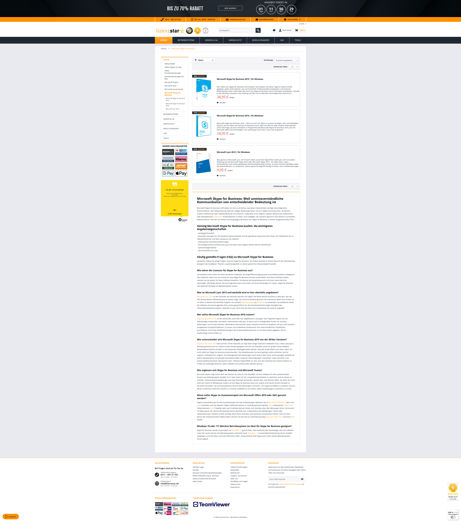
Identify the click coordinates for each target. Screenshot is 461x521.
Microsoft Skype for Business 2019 (175, 99)
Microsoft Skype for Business (173, 94)
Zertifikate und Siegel (239, 481)
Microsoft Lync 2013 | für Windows (233, 152)
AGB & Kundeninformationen (204, 478)
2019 (199, 405)
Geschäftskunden (266, 19)
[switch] (453, 517)
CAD (165, 133)
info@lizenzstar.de (237, 19)
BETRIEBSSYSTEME (170, 114)
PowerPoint (217, 217)
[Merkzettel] (274, 30)
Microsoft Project (171, 82)
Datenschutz (235, 484)
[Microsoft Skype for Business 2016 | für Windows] (203, 126)
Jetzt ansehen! (230, 8)
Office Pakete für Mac (173, 67)
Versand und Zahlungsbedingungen (207, 473)
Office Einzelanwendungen (173, 72)
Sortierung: (268, 60)
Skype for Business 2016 (206, 318)
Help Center (197, 481)
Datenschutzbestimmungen (290, 484)
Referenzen (235, 473)
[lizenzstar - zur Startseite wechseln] (170, 31)
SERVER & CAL (169, 119)
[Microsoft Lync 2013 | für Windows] (203, 162)
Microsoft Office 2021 (277, 402)
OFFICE (166, 60)
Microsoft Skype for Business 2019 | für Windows (240, 79)
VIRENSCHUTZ (169, 124)
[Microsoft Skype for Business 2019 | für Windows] (203, 89)
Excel (212, 408)
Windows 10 (237, 430)
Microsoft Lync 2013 (172, 109)
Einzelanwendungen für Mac (174, 77)
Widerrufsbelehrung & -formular (206, 476)
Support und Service (238, 476)
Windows (260, 302)
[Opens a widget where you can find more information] (10, 517)
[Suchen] (258, 30)
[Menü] (457, 510)
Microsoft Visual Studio (174, 89)
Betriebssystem (248, 302)
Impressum (235, 487)
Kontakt (196, 470)
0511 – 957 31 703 (169, 474)
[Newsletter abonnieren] (302, 479)
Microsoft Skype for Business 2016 (175, 105)
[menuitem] (239, 30)
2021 (293, 417)
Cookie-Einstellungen (238, 467)
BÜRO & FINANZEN (171, 128)
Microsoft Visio (170, 86)
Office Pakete (170, 64)
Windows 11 (253, 433)
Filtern (200, 60)
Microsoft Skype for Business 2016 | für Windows (240, 115)
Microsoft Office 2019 (273, 417)
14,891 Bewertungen (175, 214)
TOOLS (166, 138)
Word (271, 405)
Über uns (234, 478)
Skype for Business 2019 (206, 343)
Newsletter (234, 470)
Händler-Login (198, 467)
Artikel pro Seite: (280, 67)
